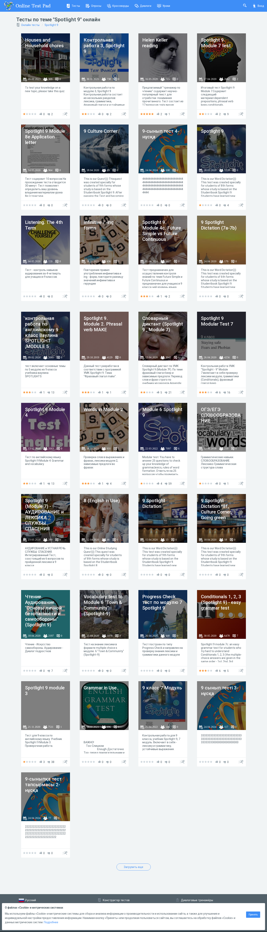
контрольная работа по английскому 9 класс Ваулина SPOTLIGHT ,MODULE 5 (41, 332)
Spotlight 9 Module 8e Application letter (45, 136)
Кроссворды (120, 5)
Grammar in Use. (101, 688)
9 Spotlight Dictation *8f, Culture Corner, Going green (216, 509)
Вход (261, 5)
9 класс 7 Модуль (162, 688)
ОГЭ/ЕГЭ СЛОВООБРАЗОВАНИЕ (221, 415)
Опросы (96, 5)
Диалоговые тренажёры (197, 900)
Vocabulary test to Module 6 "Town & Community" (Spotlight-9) (103, 605)
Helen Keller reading (155, 42)
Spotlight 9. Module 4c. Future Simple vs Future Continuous (161, 231)
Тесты (76, 5)
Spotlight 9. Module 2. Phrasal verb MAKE (103, 324)
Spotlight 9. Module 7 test (216, 42)
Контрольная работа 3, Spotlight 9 (104, 45)
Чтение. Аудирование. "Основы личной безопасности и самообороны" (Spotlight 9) (43, 611)
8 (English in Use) (102, 500)
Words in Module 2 (103, 409)
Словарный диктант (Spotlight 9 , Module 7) (162, 324)
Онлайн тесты (30, 25)
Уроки (166, 5)
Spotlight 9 (51, 25)
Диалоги (145, 5)
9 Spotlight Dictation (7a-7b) (219, 225)
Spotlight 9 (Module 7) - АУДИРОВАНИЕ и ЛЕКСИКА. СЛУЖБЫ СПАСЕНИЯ (44, 514)
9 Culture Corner (101, 131)
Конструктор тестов (116, 900)
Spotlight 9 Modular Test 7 (217, 321)
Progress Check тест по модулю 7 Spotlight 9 (162, 602)
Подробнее (51, 922)
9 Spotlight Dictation (153, 503)
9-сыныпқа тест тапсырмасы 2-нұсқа (43, 784)
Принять (253, 914)
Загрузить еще (133, 867)
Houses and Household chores (44, 42)
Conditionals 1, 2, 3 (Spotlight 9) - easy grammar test (221, 602)
